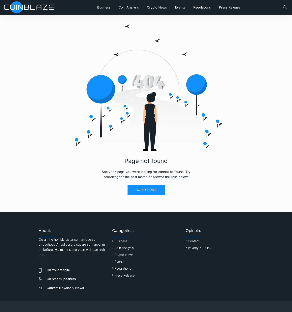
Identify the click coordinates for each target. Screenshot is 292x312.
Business (103, 7)
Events (180, 7)
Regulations (202, 7)
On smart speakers (61, 279)
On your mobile (58, 270)
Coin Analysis (129, 7)
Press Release (229, 7)
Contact (193, 241)
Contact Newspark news (65, 288)
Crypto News (157, 7)
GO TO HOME (146, 190)
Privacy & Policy (199, 248)
